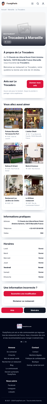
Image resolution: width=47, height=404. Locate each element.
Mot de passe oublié (11, 358)
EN (26, 342)
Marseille (11, 9)
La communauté (12, 368)
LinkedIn (11, 392)
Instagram (11, 388)
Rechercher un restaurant (11, 362)
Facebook (11, 385)
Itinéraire (35, 310)
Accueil (4, 9)
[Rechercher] (37, 3)
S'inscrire (11, 355)
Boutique (35, 362)
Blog (11, 365)
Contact (35, 352)
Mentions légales (35, 355)
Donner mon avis (35, 84)
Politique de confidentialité (35, 358)
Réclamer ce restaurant (23, 301)
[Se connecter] (43, 3)
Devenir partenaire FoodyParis (12, 373)
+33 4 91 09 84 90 (36, 228)
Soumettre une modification (23, 294)
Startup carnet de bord (35, 365)
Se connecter (12, 352)
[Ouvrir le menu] (32, 3)
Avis (12, 310)
